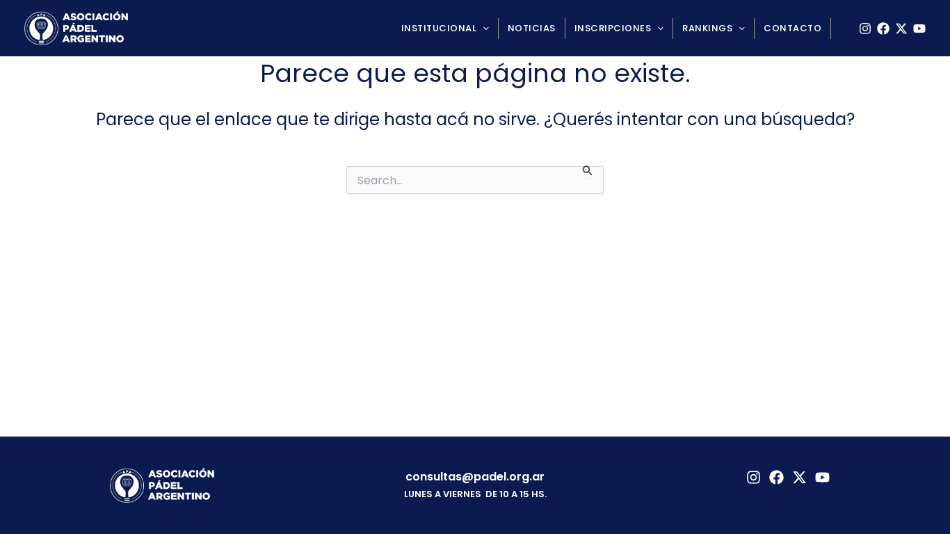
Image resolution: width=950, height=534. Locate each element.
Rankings (707, 28)
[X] (901, 28)
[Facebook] (883, 28)
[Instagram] (865, 28)
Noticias (532, 28)
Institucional (439, 28)
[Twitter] (799, 477)
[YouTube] (919, 28)
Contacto (792, 28)
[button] (482, 28)
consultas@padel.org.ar (475, 477)
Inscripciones (613, 28)
